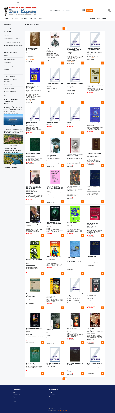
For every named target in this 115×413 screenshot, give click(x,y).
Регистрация (52, 394)
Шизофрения (30, 363)
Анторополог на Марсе (53, 363)
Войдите (6, 2)
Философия (7, 49)
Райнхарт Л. (49, 51)
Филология (6, 55)
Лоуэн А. (89, 51)
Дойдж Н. (49, 191)
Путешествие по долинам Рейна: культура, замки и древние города (13, 137)
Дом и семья (7, 62)
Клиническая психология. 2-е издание (75, 294)
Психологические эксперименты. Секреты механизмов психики (74, 49)
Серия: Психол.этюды (31, 227)
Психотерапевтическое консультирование (94, 222)
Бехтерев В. (70, 156)
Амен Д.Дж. (70, 225)
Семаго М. (29, 88)
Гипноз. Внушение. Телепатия (31, 123)
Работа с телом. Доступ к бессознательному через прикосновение (33, 187)
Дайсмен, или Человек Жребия (53, 49)
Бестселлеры (7, 24)
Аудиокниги (7, 95)
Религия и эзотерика (9, 59)
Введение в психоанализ (94, 153)
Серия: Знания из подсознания (53, 260)
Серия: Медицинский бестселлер (75, 158)
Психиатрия (90, 328)
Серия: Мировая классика (93, 156)
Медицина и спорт (9, 66)
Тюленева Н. (70, 86)
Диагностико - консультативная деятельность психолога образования (33, 85)
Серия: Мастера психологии (53, 158)
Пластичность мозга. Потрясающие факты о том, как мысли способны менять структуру (54, 187)
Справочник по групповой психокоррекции (54, 295)
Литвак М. (29, 225)
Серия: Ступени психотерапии (74, 261)
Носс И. (48, 124)
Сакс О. (48, 364)
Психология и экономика (10, 52)
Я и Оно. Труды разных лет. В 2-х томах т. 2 (54, 84)
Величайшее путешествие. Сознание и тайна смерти (34, 329)
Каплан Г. (69, 366)
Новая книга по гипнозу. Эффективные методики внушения (53, 223)
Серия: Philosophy (50, 366)
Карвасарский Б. (30, 156)
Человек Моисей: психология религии (72, 329)
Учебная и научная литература (12, 42)
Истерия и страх (91, 256)
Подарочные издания (10, 91)
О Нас (40, 18)
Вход (50, 392)
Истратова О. (50, 297)
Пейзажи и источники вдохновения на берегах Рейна (12, 156)
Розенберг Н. (30, 190)
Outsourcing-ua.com (61, 410)
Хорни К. (48, 156)
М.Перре (69, 296)
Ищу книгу (24, 18)
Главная (7, 18)
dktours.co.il (8, 101)
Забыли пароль (53, 397)
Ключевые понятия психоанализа (32, 49)
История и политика (9, 76)
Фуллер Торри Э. (30, 364)
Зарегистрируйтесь (16, 2)
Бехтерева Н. (90, 125)
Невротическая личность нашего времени (54, 154)
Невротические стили (73, 186)
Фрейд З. (48, 86)
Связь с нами (32, 18)
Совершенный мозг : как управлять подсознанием (54, 257)
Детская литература (9, 88)
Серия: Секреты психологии (73, 53)
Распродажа (7, 31)
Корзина (92, 18)
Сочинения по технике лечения (93, 187)
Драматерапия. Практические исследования (71, 259)
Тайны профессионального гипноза (75, 84)
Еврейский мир (8, 84)
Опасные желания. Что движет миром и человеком (95, 84)
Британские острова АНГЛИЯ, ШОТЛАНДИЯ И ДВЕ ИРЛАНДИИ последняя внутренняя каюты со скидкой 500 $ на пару (13, 116)
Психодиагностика (52, 122)
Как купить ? (15, 18)
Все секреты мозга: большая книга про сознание (75, 154)
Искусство (7, 72)
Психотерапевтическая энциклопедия (33, 154)
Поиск (90, 10)
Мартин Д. (69, 52)
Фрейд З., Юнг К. (91, 86)
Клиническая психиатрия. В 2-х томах (75, 364)
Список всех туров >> (10, 167)
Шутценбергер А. (91, 295)
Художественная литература (12, 38)
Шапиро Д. (69, 187)
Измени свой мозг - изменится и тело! (72, 223)
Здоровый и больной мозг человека (94, 123)
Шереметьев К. (50, 259)
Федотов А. (49, 226)
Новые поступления (9, 28)
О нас (14, 401)
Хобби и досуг (8, 69)
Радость (69, 122)
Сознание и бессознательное (51, 330)
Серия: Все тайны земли (72, 87)
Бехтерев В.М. (30, 125)
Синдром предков (92, 293)
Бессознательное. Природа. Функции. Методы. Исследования (34, 295)
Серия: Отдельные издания (93, 191)
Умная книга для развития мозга (94, 364)
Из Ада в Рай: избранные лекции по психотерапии (33, 223)
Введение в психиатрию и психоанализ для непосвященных (34, 261)
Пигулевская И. (91, 366)
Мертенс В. (29, 51)
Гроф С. (28, 331)
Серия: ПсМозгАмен (71, 227)
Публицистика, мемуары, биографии (11, 80)
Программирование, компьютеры (13, 45)
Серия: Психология (30, 265)
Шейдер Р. (89, 330)
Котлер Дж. (90, 224)
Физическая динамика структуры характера (93, 49)
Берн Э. (28, 263)
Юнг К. (48, 332)
